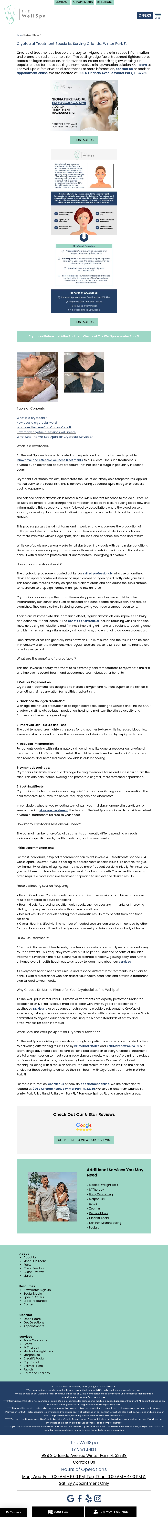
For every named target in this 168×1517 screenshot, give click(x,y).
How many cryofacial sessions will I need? (46, 432)
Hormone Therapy (36, 1373)
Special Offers (33, 1297)
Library (28, 1276)
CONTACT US (84, 140)
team (142, 65)
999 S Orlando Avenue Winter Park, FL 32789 (112, 73)
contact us (124, 69)
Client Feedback (35, 1268)
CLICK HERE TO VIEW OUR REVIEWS (84, 1140)
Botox (27, 1344)
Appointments (33, 1326)
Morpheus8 (31, 1355)
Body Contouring (35, 1340)
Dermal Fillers (33, 1366)
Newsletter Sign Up (37, 1290)
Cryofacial (31, 1362)
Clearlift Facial (33, 1358)
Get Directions (33, 1322)
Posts (27, 1265)
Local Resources (35, 1301)
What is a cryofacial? (32, 418)
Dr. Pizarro (40, 1009)
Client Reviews (33, 1272)
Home (19, 35)
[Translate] (13, 1512)
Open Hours (32, 1319)
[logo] (24, 14)
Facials (28, 1369)
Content (29, 1304)
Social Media (32, 1293)
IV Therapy (31, 1348)
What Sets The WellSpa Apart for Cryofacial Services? (55, 437)
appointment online (32, 73)
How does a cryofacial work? (37, 423)
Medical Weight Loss (38, 1351)
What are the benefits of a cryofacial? (44, 427)
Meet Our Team (34, 1261)
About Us (30, 1257)
